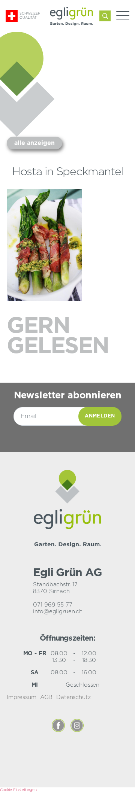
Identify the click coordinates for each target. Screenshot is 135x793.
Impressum (21, 697)
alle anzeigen (34, 143)
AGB (46, 697)
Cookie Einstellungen (18, 790)
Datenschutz (73, 697)
